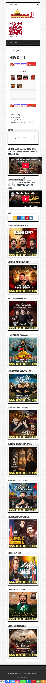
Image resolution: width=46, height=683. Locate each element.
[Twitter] (12, 681)
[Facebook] (7, 681)
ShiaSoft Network (23, 677)
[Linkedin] (28, 681)
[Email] (38, 681)
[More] (43, 681)
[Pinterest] (33, 681)
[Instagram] (17, 681)
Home (9, 51)
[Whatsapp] (23, 681)
